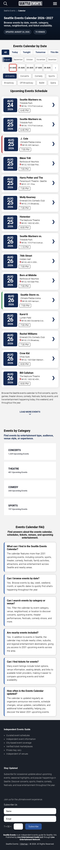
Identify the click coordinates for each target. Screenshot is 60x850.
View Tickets (53, 100)
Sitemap (24, 844)
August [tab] (7, 60)
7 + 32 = (7, 826)
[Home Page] (30, 3)
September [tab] (18, 60)
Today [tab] (15, 52)
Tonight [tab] (26, 52)
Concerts (24, 76)
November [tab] (41, 60)
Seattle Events (9, 11)
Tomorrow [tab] (40, 52)
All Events (9, 76)
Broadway (9, 83)
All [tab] (5, 52)
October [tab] (29, 60)
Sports (51, 76)
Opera (53, 83)
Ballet (41, 83)
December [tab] (52, 60)
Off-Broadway (26, 83)
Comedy (39, 76)
